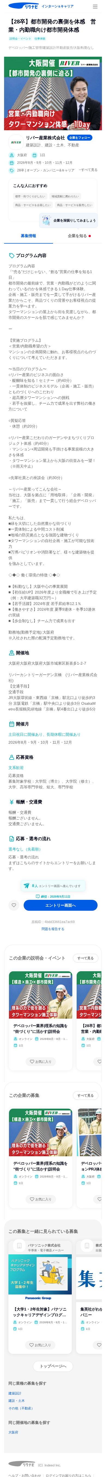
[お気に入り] (13, 905)
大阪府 (13, 1432)
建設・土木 (16, 1401)
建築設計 (14, 1393)
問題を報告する (53, 929)
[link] (19, 1245)
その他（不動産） (21, 1408)
